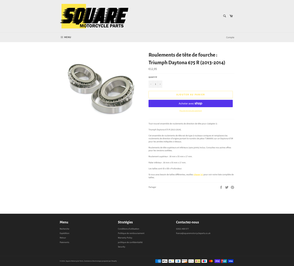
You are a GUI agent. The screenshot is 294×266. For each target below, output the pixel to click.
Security (121, 246)
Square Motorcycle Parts (74, 261)
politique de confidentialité (130, 242)
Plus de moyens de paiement (190, 111)
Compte (230, 37)
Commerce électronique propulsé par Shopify (100, 261)
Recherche (64, 228)
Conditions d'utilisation (128, 228)
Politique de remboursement (131, 233)
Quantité (153, 77)
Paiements (64, 242)
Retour (63, 237)
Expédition (64, 233)
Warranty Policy (125, 237)
